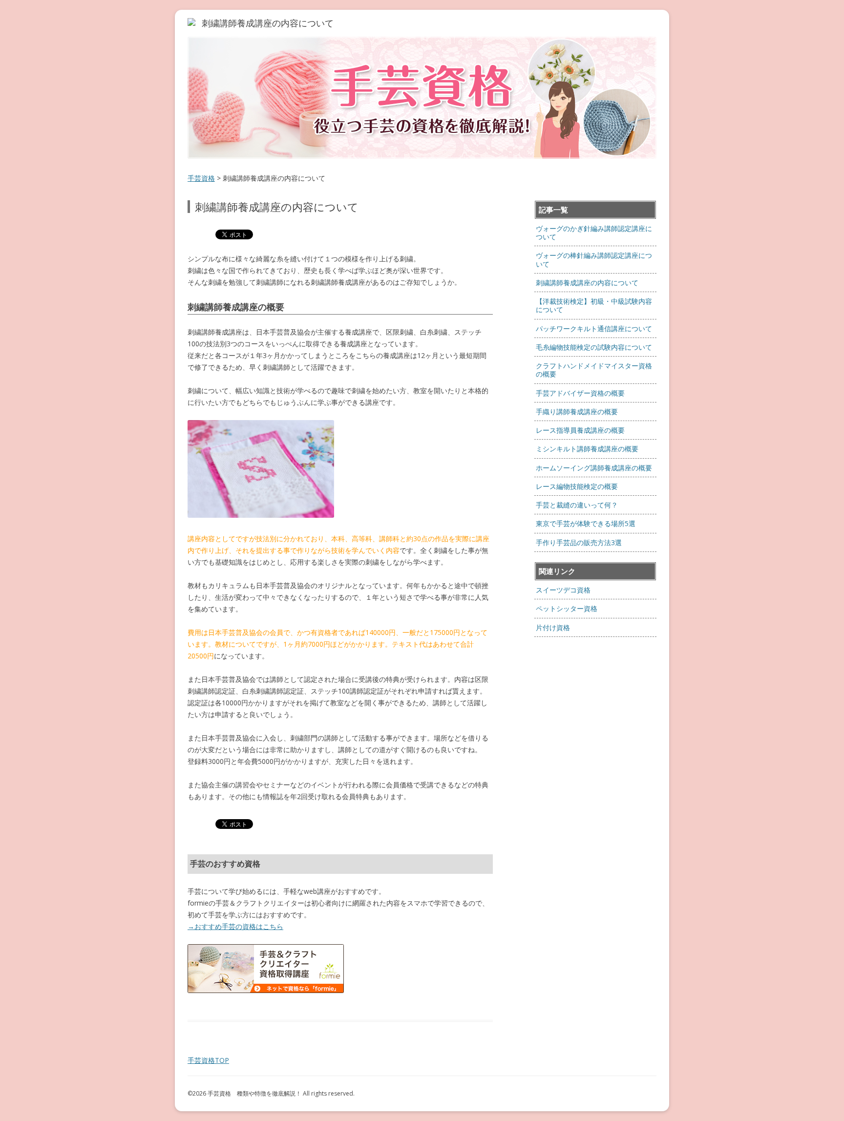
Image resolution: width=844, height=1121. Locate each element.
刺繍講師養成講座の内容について (587, 282)
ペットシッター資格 (566, 608)
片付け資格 (553, 627)
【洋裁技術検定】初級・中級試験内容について (594, 305)
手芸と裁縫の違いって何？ (577, 504)
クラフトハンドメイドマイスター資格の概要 (594, 370)
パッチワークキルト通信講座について (594, 328)
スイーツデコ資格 (563, 589)
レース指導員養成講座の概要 (580, 430)
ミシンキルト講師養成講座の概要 (587, 448)
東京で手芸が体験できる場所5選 (589, 523)
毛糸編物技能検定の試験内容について (594, 347)
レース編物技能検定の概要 (577, 486)
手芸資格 (201, 178)
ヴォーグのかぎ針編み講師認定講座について (594, 232)
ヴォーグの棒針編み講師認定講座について (594, 259)
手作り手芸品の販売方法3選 (579, 542)
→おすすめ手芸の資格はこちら (235, 926)
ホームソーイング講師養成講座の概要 (594, 467)
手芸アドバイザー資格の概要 (580, 393)
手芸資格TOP (208, 1060)
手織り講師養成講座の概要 (577, 411)
